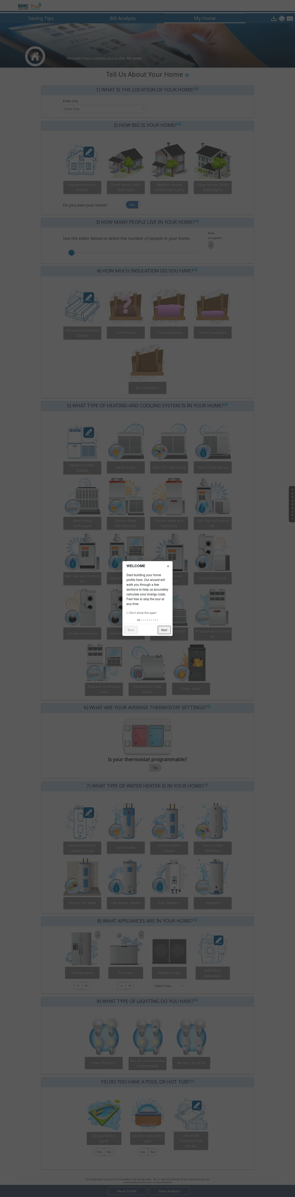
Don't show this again (143, 613)
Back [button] (131, 630)
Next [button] (164, 630)
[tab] (138, 620)
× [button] (168, 565)
